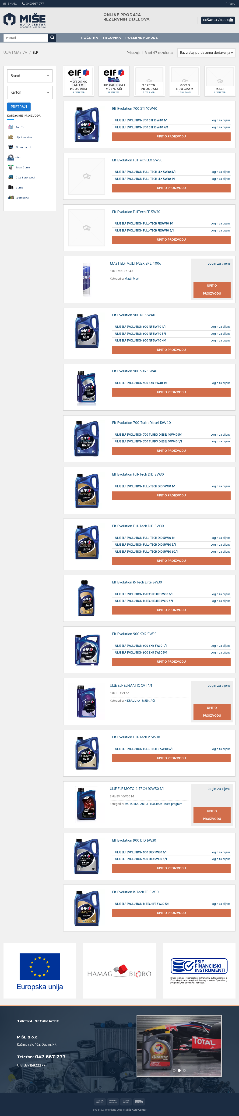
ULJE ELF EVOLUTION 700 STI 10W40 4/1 (141, 127)
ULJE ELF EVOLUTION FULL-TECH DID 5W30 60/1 (146, 551)
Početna (89, 37)
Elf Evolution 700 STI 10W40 (134, 109)
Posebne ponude (141, 37)
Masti (18, 157)
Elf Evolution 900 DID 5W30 (134, 841)
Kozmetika (22, 197)
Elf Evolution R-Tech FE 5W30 (135, 892)
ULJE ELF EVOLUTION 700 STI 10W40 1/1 (141, 120)
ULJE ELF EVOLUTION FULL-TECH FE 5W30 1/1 (144, 223)
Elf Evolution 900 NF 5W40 (133, 315)
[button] (30, 75)
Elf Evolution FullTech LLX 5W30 (137, 160)
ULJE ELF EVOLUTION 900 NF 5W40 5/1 (140, 333)
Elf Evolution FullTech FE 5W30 (136, 212)
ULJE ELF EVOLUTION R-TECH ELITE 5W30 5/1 (144, 601)
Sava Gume (22, 167)
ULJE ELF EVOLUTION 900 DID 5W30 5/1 (141, 859)
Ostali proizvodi (25, 177)
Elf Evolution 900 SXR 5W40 (134, 371)
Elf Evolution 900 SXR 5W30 (134, 634)
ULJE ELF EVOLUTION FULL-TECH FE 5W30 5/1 (144, 230)
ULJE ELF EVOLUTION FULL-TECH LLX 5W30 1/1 (145, 179)
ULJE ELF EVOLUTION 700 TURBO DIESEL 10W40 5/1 (148, 434)
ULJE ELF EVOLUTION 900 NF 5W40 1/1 (140, 326)
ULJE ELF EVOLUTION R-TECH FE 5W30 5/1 (142, 904)
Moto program (173, 804)
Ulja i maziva (15, 53)
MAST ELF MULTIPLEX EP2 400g (135, 264)
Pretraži (19, 107)
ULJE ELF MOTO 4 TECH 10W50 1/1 (137, 789)
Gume (19, 187)
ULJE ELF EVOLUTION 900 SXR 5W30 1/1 (141, 645)
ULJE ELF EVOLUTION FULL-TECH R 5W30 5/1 (143, 749)
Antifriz (20, 127)
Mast (136, 278)
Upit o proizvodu (171, 136)
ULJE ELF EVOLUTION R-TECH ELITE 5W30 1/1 (143, 594)
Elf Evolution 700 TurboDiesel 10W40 (141, 423)
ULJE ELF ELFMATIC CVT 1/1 (131, 686)
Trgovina (111, 37)
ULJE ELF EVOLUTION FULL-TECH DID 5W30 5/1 (145, 544)
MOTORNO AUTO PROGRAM (143, 804)
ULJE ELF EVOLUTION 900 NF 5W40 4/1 (140, 340)
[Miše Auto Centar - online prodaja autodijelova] (29, 20)
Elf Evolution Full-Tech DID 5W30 (138, 475)
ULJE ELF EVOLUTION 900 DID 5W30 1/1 (140, 852)
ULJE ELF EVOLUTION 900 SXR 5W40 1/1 (141, 383)
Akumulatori (23, 147)
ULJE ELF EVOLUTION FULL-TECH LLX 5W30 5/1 (145, 172)
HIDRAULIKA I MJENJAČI (140, 700)
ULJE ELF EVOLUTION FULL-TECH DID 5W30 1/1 (145, 486)
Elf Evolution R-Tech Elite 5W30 (137, 582)
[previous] (145, 1046)
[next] (214, 1046)
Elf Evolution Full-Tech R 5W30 (136, 737)
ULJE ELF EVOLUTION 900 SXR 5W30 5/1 (141, 652)
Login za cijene (221, 120)
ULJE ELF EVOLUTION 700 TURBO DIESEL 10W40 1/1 (148, 441)
